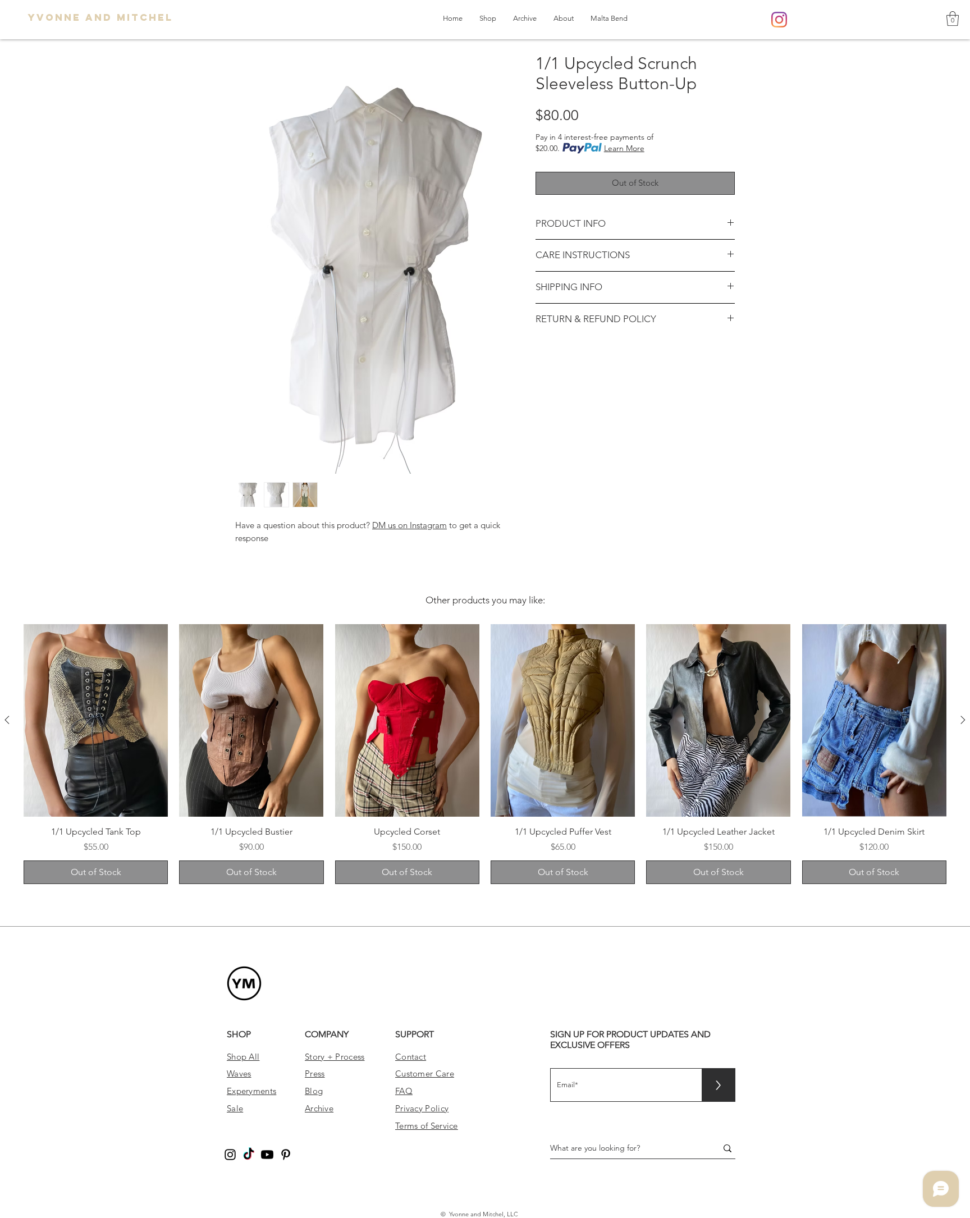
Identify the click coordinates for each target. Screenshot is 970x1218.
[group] (485, 754)
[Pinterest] (285, 1154)
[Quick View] (96, 720)
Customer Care (424, 1073)
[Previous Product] (7, 720)
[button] (952, 18)
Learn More (624, 148)
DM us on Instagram (409, 525)
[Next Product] (963, 720)
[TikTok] (248, 1154)
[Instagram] (779, 20)
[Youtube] (267, 1154)
